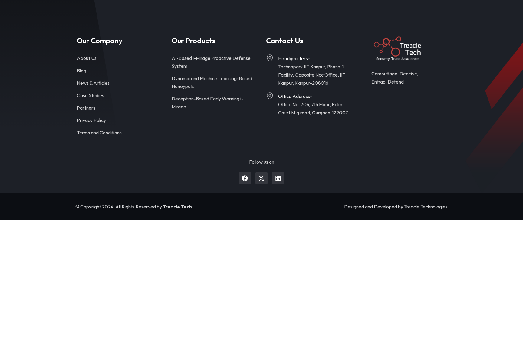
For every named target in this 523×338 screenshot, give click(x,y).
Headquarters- (294, 58)
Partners (86, 108)
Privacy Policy (91, 120)
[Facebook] (245, 178)
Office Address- (295, 96)
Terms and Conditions (99, 133)
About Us (87, 58)
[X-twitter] (261, 178)
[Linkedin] (278, 178)
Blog (81, 70)
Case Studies (90, 95)
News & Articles (93, 83)
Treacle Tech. (178, 207)
